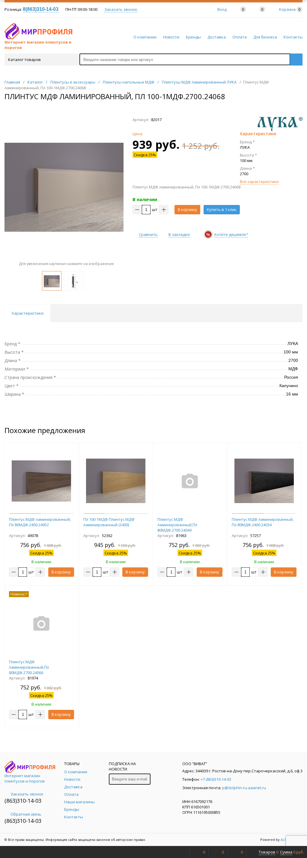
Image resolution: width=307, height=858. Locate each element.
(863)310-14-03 (22, 800)
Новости (171, 37)
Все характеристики (259, 181)
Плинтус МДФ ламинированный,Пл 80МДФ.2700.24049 (177, 525)
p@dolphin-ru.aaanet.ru (244, 787)
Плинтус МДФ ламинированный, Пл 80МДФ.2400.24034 (263, 522)
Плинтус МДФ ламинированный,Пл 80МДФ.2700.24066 (29, 667)
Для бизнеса (265, 37)
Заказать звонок (120, 9)
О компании (144, 37)
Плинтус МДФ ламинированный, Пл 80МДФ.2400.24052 (40, 522)
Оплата (239, 37)
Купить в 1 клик (222, 209)
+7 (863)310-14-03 (216, 779)
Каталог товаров (24, 59)
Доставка (216, 37)
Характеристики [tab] (27, 313)
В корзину (187, 209)
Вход (222, 9)
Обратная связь (25, 814)
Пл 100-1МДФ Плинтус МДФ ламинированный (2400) (109, 522)
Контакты (293, 37)
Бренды (193, 37)
